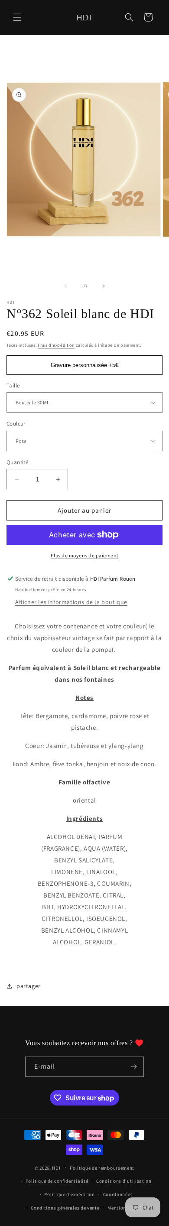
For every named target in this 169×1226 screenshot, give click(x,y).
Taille (13, 385)
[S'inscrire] (133, 1067)
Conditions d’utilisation (124, 1181)
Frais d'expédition (56, 345)
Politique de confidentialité (57, 1181)
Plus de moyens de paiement (85, 555)
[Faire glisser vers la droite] (103, 286)
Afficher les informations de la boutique (71, 602)
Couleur (16, 423)
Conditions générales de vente (65, 1208)
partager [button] (28, 986)
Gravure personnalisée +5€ (84, 365)
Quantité (17, 462)
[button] (17, 17)
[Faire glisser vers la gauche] (65, 286)
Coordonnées (118, 1194)
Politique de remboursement (102, 1168)
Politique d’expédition (69, 1194)
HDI (56, 1167)
